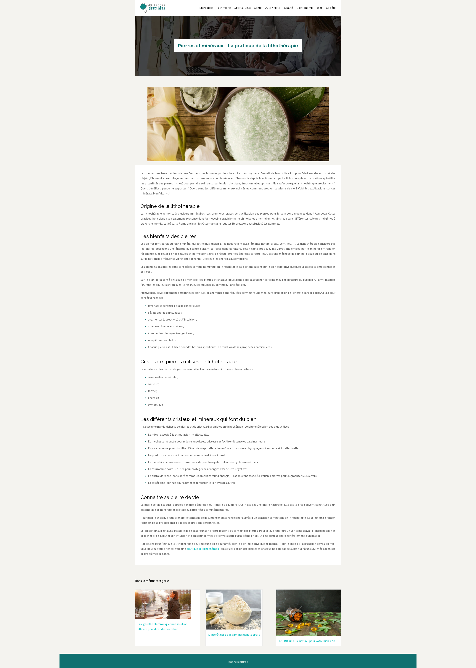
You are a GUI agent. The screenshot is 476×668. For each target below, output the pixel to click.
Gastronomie (305, 8)
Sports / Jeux (242, 8)
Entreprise (206, 8)
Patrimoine (223, 8)
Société (331, 8)
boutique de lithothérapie (202, 549)
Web (320, 8)
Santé (258, 8)
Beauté (288, 8)
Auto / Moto (272, 8)
